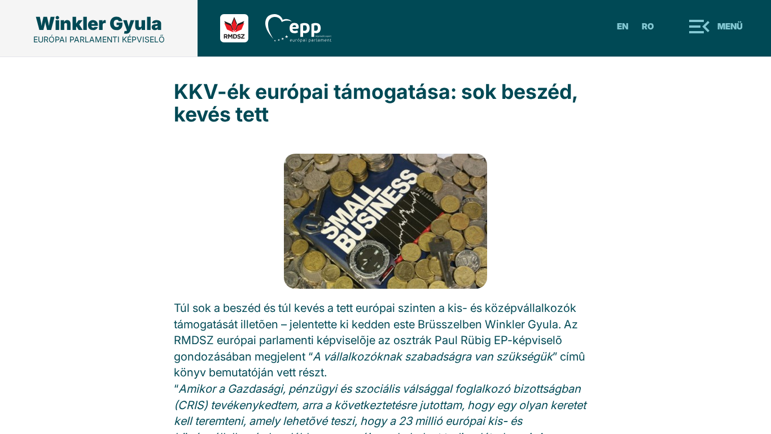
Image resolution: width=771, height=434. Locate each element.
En (622, 26)
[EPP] (306, 28)
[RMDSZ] (242, 28)
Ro (648, 26)
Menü (730, 26)
